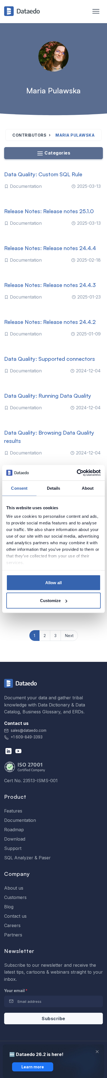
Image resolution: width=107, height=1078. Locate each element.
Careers (12, 925)
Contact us (15, 916)
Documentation (20, 820)
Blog (8, 906)
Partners (13, 935)
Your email (15, 990)
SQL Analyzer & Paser (27, 857)
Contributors (29, 135)
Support (12, 848)
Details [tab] (53, 488)
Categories (57, 153)
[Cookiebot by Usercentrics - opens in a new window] (77, 472)
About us (13, 888)
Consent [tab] (19, 488)
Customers (15, 897)
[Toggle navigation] (93, 11)
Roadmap (14, 829)
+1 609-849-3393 (26, 737)
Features (13, 811)
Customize (50, 600)
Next (69, 635)
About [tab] (88, 488)
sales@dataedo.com (28, 730)
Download (14, 839)
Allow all (53, 582)
